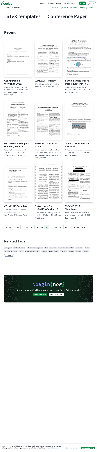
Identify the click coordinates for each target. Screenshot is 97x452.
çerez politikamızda (52, 448)
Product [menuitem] (32, 3)
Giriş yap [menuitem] (92, 3)
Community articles (86, 8)
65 (42, 227)
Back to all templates (12, 8)
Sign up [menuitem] (82, 3)
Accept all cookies (88, 448)
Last (84, 227)
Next (76, 227)
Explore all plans (56, 295)
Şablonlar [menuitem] (51, 3)
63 (32, 227)
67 (51, 227)
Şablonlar (64, 8)
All (58, 8)
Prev (16, 227)
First (8, 227)
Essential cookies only (73, 448)
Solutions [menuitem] (41, 3)
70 (66, 227)
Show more (9, 255)
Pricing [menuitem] (58, 3)
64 (37, 227)
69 (61, 227)
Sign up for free (40, 295)
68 (56, 227)
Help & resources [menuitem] (69, 3)
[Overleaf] (7, 3)
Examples (73, 8)
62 (27, 227)
